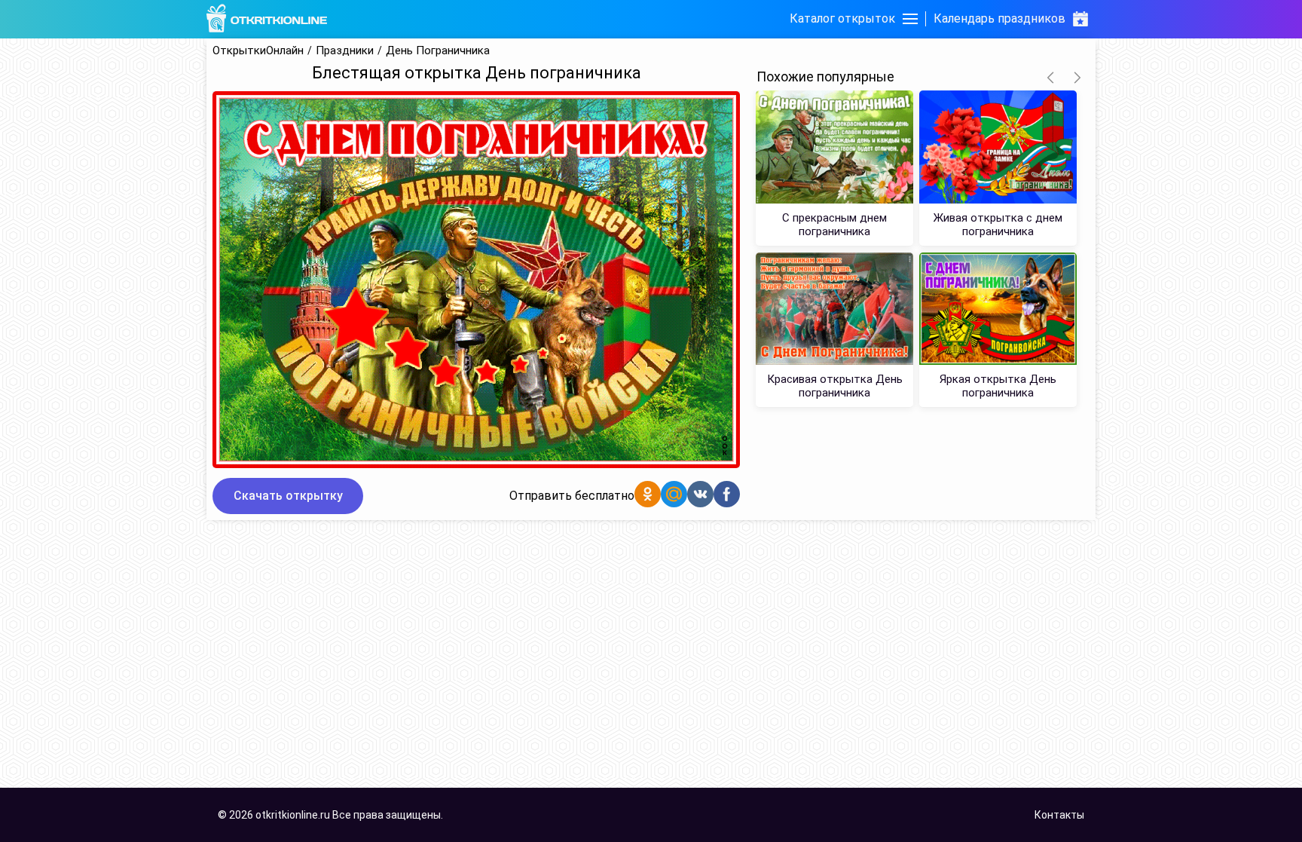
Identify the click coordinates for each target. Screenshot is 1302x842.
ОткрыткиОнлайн (258, 50)
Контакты (1059, 815)
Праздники (345, 50)
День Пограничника (438, 50)
